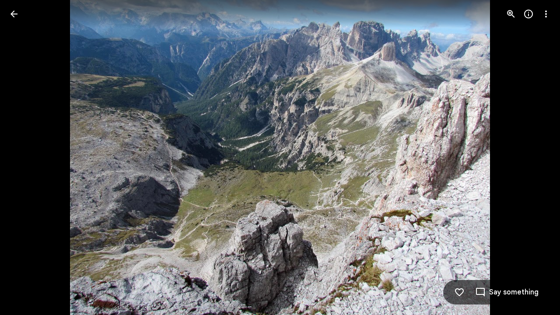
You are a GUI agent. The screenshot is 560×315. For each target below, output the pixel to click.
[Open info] (528, 14)
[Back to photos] (14, 14)
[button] (24, 157)
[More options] (546, 14)
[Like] (459, 292)
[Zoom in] (511, 14)
